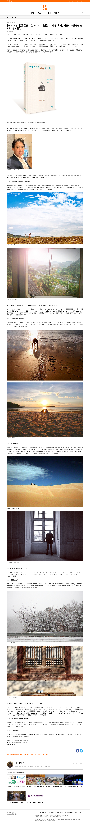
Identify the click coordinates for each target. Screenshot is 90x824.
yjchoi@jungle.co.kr (22, 742)
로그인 (77, 1)
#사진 (43, 754)
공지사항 (75, 812)
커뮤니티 (56, 13)
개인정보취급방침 (58, 812)
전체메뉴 (82, 13)
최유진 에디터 (20, 763)
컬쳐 (8, 22)
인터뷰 (13, 22)
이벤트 (80, 812)
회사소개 (36, 812)
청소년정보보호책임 (68, 812)
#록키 (46, 754)
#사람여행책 (38, 754)
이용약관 (51, 812)
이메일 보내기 (81, 763)
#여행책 (32, 754)
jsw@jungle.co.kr (23, 740)
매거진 (32, 13)
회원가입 (72, 1)
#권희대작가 (27, 754)
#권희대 (21, 754)
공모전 (40, 13)
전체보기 (17, 17)
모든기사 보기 (75, 763)
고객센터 (80, 1)
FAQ (46, 812)
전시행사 (48, 13)
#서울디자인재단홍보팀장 (13, 754)
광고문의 (42, 812)
